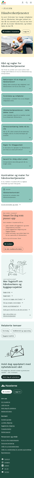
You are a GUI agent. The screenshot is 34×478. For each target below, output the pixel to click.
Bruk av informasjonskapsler (10, 440)
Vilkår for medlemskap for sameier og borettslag (16, 449)
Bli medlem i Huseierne (11, 31)
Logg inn (26, 31)
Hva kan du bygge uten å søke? (13, 299)
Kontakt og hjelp (6, 419)
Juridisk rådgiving (6, 423)
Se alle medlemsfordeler (13, 249)
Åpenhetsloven (5, 453)
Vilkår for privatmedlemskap (10, 446)
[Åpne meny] (31, 2)
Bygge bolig (6, 292)
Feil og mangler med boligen (12, 302)
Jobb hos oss (5, 405)
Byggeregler (6, 296)
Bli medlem (8, 244)
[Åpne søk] (27, 2)
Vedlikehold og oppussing (22, 331)
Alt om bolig (7, 8)
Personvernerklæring (7, 443)
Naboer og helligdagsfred (11, 306)
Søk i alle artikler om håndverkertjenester (9, 315)
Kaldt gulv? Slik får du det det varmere (15, 309)
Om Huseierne (5, 402)
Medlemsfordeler (6, 411)
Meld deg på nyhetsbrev (11, 377)
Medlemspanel (5, 432)
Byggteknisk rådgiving (7, 426)
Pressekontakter (6, 429)
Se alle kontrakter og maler (9, 204)
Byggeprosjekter (8, 336)
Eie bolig (6, 331)
